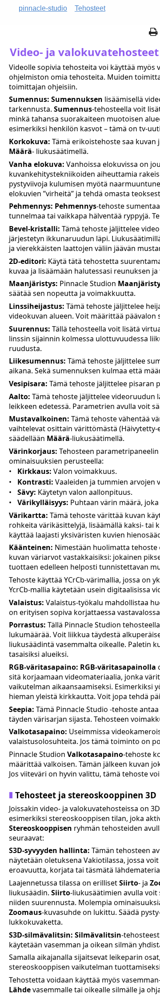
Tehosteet (90, 8)
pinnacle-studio (43, 8)
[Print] (153, 32)
